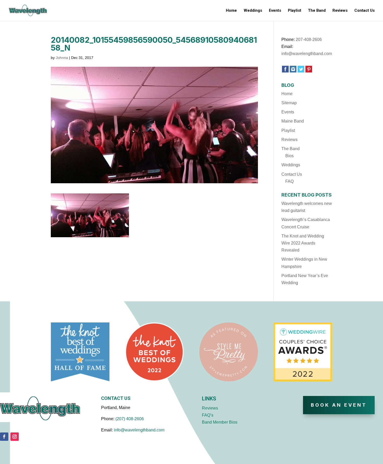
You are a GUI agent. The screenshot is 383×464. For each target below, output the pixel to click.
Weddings (253, 11)
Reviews (340, 11)
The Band (317, 11)
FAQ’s (207, 415)
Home (231, 11)
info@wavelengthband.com (306, 53)
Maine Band (292, 121)
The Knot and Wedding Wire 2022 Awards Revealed (302, 243)
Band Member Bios (219, 422)
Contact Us (364, 11)
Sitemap (289, 103)
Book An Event (339, 405)
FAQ (289, 181)
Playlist (294, 11)
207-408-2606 (309, 39)
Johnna (62, 58)
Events (275, 11)
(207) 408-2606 (129, 419)
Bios (289, 156)
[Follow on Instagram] (14, 436)
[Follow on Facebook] (4, 436)
